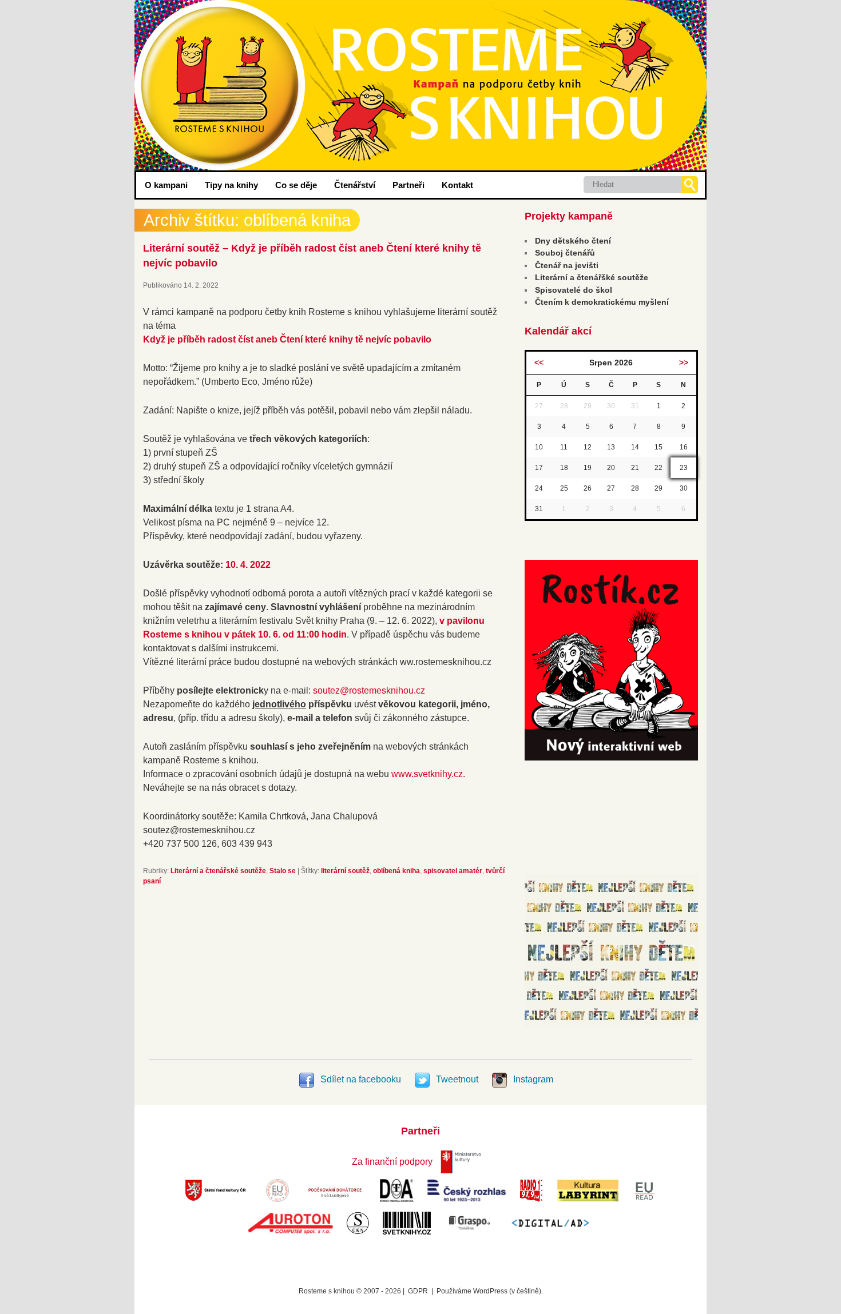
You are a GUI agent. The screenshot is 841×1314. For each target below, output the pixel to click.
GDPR (418, 1291)
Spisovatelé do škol (573, 289)
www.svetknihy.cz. (428, 774)
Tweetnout (457, 1079)
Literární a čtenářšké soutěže (591, 277)
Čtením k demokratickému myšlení (602, 301)
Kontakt (457, 185)
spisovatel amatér (452, 871)
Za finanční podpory (392, 1161)
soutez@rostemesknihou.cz (369, 690)
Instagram (532, 1079)
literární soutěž (345, 871)
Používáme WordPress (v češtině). (490, 1291)
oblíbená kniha (396, 871)
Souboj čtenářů (565, 252)
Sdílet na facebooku (360, 1079)
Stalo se (282, 871)
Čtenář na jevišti (566, 265)
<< (539, 362)
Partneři (408, 185)
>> (683, 362)
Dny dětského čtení (573, 240)
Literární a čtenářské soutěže (218, 871)
